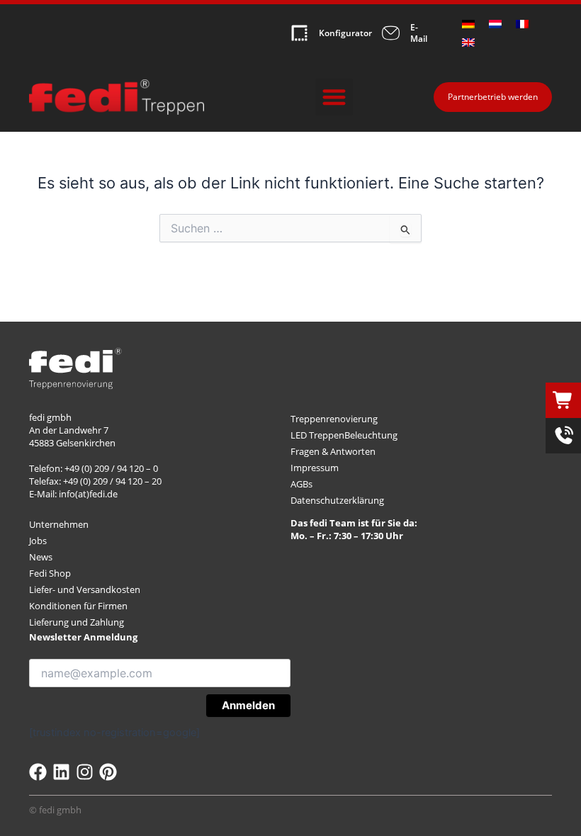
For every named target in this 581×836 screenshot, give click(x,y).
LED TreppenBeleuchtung (343, 435)
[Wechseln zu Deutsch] (468, 24)
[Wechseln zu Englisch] (468, 42)
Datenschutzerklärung (337, 500)
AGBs (301, 484)
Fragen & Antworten (333, 451)
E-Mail (418, 33)
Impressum (314, 467)
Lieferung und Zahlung (76, 622)
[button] (334, 97)
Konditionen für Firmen (78, 605)
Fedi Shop (50, 573)
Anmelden (248, 705)
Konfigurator (345, 33)
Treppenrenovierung (334, 418)
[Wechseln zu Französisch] (522, 24)
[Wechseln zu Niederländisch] (495, 24)
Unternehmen (59, 524)
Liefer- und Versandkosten (84, 589)
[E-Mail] (391, 33)
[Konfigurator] (299, 33)
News (40, 556)
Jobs (38, 540)
